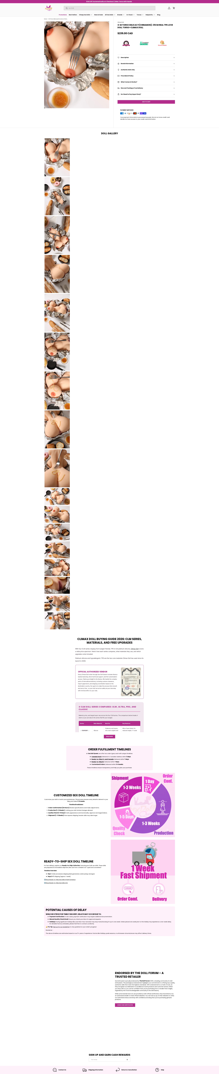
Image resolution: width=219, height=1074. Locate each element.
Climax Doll (121, 22)
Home (45, 18)
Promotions (63, 15)
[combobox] (109, 8)
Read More (109, 736)
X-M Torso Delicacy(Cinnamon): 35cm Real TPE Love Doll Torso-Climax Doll (58, 18)
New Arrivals (98, 15)
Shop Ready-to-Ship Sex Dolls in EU (57, 883)
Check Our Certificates (125, 1005)
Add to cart (146, 102)
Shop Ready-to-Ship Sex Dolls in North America (60, 880)
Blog (158, 15)
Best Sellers (73, 15)
